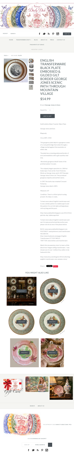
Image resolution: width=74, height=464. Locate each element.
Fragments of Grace (37, 44)
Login (40, 49)
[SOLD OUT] (22, 278)
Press (52, 40)
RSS (48, 34)
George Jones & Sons (52, 105)
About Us (44, 40)
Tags (6, 55)
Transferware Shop (23, 40)
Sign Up (26, 444)
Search (32, 406)
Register (34, 49)
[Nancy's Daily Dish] (37, 1)
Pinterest (53, 34)
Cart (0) (67, 34)
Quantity (43, 110)
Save (56, 266)
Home (11, 40)
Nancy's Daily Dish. (62, 424)
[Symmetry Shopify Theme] (12, 396)
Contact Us (61, 40)
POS (70, 424)
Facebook (39, 34)
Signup (5, 33)
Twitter (44, 34)
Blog (36, 40)
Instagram (58, 34)
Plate (20, 55)
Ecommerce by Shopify (38, 438)
